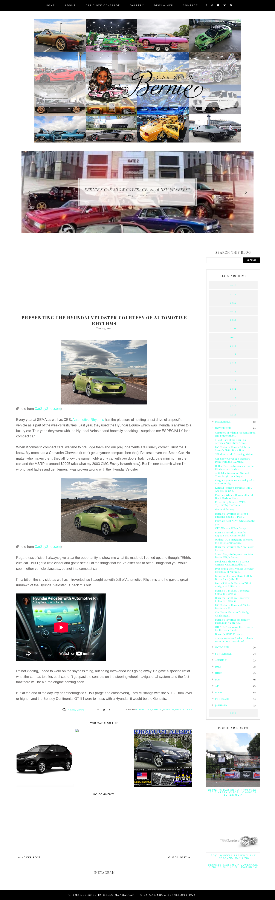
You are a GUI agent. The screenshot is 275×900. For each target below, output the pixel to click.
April (219, 686)
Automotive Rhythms (88, 419)
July (218, 666)
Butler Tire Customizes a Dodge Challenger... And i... (234, 467)
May (218, 679)
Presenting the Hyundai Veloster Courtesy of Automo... (234, 570)
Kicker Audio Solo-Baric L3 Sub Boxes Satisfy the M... (233, 577)
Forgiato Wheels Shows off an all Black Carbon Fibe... (234, 496)
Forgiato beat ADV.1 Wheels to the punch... (235, 522)
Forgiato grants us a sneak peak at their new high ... (235, 482)
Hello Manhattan (119, 894)
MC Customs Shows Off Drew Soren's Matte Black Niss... (232, 448)
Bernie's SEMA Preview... (229, 634)
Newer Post (31, 857)
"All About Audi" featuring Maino (234, 454)
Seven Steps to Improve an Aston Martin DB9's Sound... (234, 555)
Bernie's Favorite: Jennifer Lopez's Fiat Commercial (230, 534)
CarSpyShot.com (48, 408)
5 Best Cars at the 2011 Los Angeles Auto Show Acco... (231, 441)
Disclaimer (163, 5)
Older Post (177, 857)
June (218, 673)
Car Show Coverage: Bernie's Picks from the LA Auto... (232, 460)
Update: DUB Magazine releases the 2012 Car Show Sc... (234, 541)
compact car (143, 709)
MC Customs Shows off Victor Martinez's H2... (233, 606)
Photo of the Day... (225, 509)
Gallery (137, 5)
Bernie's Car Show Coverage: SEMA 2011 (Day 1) (232, 599)
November (223, 428)
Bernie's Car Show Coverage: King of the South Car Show (233, 866)
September (223, 653)
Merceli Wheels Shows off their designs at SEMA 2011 (233, 584)
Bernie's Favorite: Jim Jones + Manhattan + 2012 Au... (232, 621)
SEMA (178, 709)
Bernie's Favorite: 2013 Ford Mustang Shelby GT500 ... (231, 515)
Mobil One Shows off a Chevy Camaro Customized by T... (232, 563)
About (70, 5)
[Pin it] (110, 710)
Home (50, 5)
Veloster (187, 709)
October (222, 647)
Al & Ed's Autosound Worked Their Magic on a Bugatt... (232, 474)
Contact (190, 5)
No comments (76, 710)
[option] (137, 192)
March (220, 692)
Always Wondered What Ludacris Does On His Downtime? (234, 640)
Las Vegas (168, 709)
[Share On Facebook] (98, 710)
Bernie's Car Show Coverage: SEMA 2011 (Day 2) (232, 592)
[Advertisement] (104, 278)
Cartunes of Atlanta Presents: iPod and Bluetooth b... (235, 434)
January (221, 705)
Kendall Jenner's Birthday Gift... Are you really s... (233, 489)
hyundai (157, 709)
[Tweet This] (104, 710)
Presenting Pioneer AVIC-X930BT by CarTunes (230, 503)
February (222, 698)
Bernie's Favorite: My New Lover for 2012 (234, 548)
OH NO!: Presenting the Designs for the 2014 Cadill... (234, 628)
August (221, 660)
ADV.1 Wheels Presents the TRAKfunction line (233, 857)
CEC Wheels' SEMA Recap (230, 528)
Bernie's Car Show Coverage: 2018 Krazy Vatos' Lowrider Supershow (233, 792)
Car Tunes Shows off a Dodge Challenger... (232, 613)
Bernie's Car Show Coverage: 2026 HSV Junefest (137, 189)
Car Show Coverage (103, 5)
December (223, 421)
